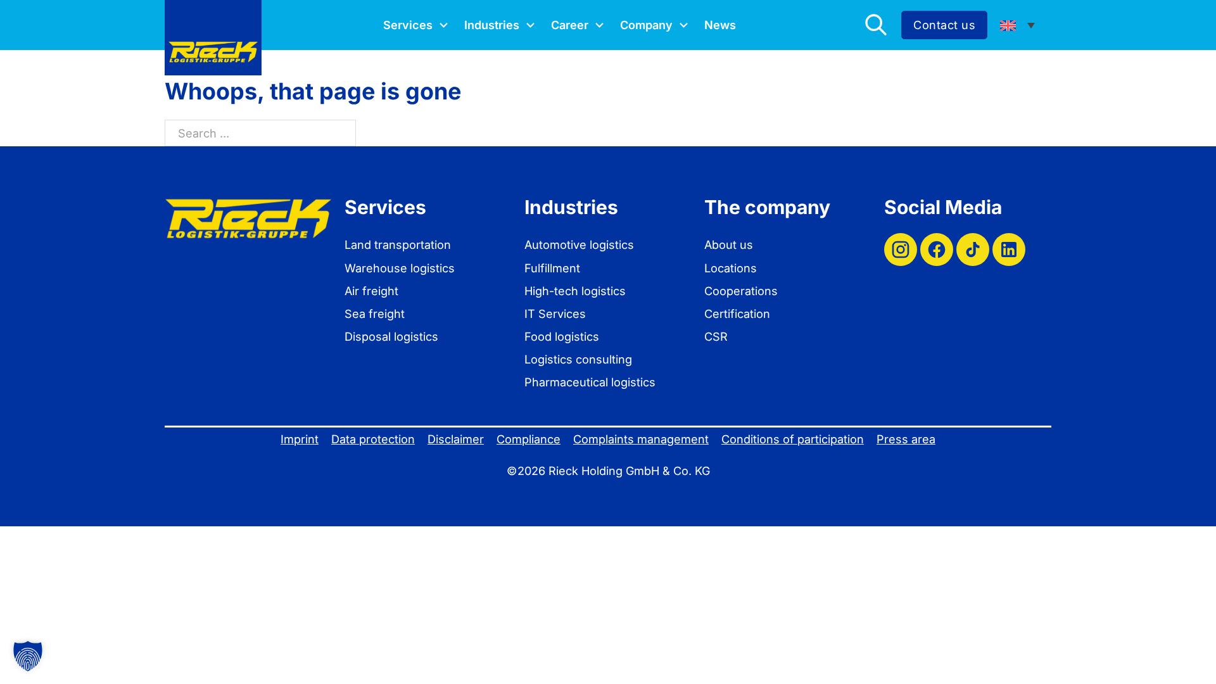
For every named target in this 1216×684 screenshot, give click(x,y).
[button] (28, 656)
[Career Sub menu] (599, 25)
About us (728, 244)
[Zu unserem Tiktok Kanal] (972, 249)
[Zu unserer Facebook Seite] (936, 249)
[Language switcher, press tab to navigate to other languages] (1017, 25)
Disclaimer (456, 439)
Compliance (528, 439)
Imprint (300, 439)
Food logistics (561, 336)
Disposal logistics (391, 336)
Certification (737, 313)
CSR (716, 336)
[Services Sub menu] (444, 25)
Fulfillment (552, 268)
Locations (730, 268)
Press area (906, 439)
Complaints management (641, 439)
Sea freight (375, 313)
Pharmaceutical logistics (590, 382)
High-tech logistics (575, 291)
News (720, 25)
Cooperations (741, 291)
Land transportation (398, 244)
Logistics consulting (578, 359)
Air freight (371, 291)
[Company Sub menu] (684, 25)
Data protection (373, 439)
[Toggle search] (876, 24)
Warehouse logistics (400, 268)
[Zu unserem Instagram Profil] (900, 249)
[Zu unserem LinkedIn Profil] (1008, 249)
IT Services (555, 313)
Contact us (944, 25)
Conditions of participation (792, 439)
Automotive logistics (579, 244)
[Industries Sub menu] (530, 25)
